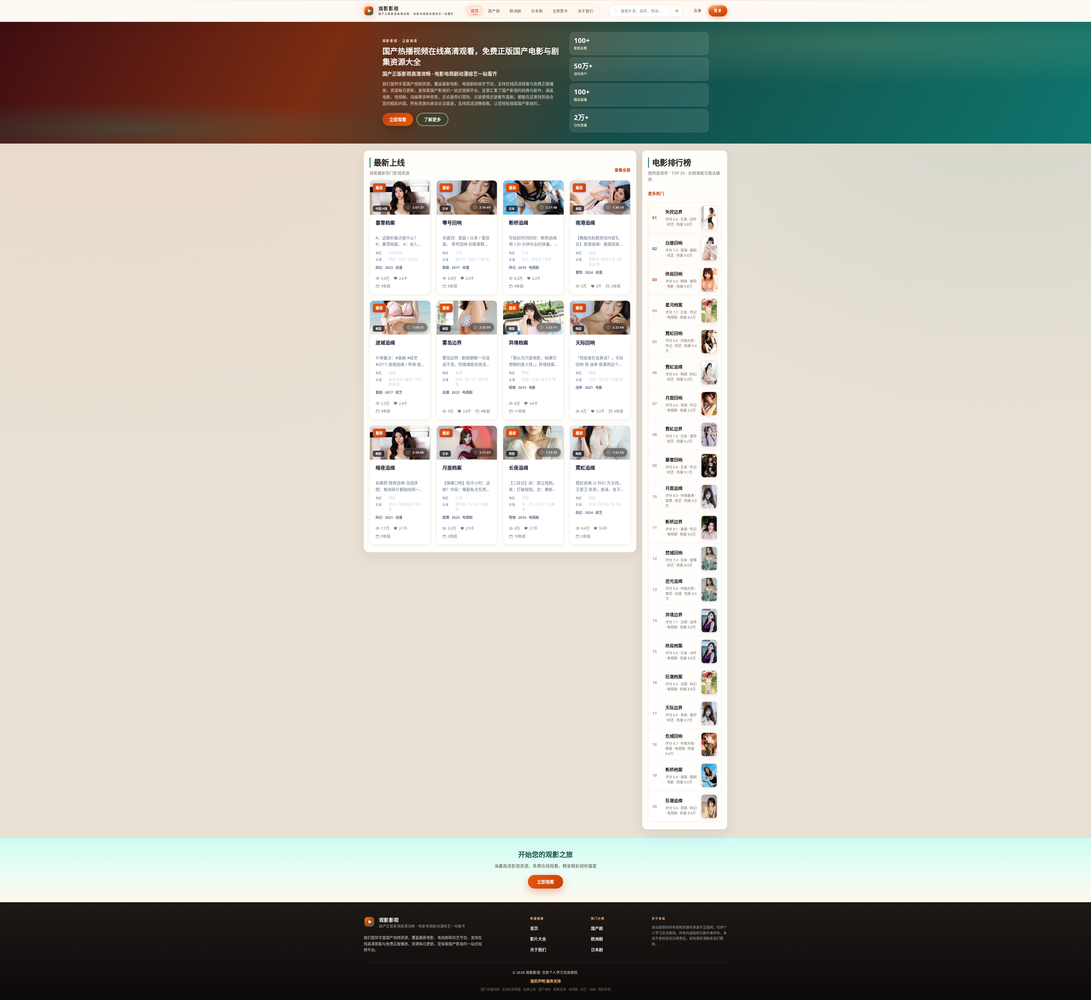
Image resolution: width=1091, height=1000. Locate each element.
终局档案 (673, 645)
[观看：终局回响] (709, 280)
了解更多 (432, 119)
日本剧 (597, 949)
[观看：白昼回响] (709, 249)
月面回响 (673, 398)
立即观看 (397, 119)
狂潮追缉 (673, 800)
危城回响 (673, 736)
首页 (534, 928)
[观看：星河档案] (709, 311)
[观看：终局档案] (709, 651)
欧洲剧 (597, 938)
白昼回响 (673, 243)
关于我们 (538, 949)
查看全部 (622, 170)
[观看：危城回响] (709, 744)
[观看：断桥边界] (709, 528)
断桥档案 (673, 769)
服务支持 (553, 981)
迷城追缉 (385, 343)
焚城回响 (673, 552)
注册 (697, 10)
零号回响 (452, 223)
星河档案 (673, 305)
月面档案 (452, 468)
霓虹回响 (673, 333)
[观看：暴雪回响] (709, 466)
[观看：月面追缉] (709, 497)
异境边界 (673, 614)
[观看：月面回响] (709, 404)
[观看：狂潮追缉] (709, 806)
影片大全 (538, 938)
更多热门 (656, 193)
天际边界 (673, 707)
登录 (718, 10)
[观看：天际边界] (709, 713)
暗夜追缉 (385, 468)
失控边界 (673, 212)
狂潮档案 (673, 676)
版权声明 (537, 981)
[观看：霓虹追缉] (709, 373)
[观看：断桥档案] (709, 775)
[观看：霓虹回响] (709, 342)
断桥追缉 (518, 223)
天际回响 (585, 343)
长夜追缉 (518, 468)
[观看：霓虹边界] (709, 435)
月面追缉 (673, 488)
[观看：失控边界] (709, 218)
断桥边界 (673, 521)
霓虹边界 (673, 428)
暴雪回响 (673, 459)
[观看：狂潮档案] (709, 682)
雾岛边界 (452, 343)
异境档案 (518, 343)
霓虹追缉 (585, 468)
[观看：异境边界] (709, 620)
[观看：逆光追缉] (709, 589)
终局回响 (673, 274)
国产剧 (597, 928)
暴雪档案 (385, 223)
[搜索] (676, 10)
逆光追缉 (673, 581)
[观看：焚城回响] (709, 558)
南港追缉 (585, 223)
